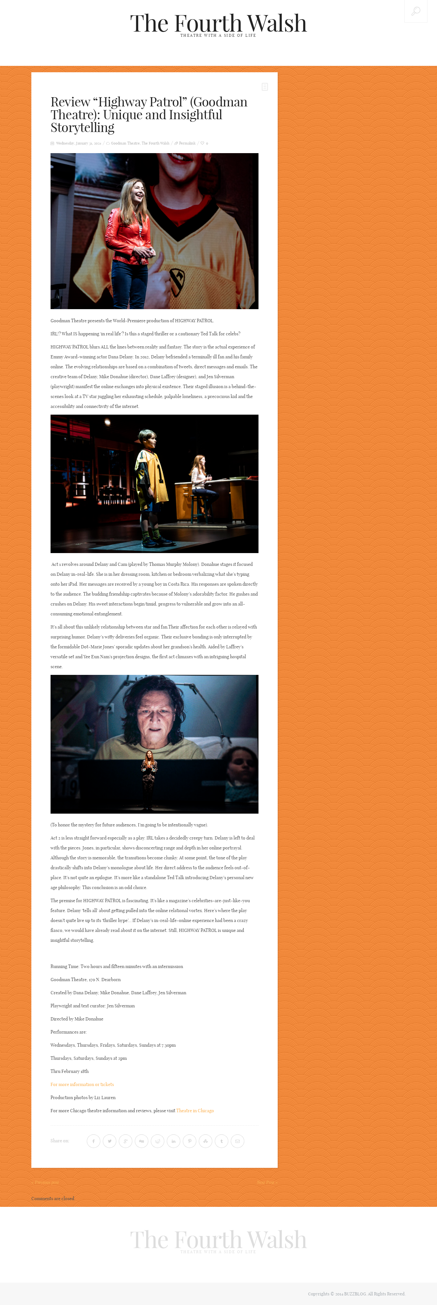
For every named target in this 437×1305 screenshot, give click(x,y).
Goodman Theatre (125, 143)
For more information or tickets (82, 1084)
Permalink (187, 143)
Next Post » (267, 1182)
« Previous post (45, 1182)
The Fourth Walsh (218, 23)
